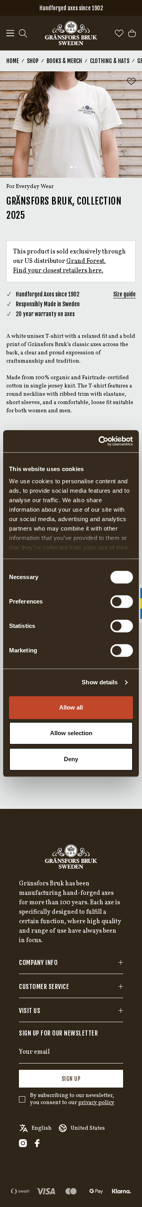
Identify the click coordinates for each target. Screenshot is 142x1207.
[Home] (71, 33)
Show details (100, 682)
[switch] (121, 601)
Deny (71, 759)
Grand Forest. (86, 261)
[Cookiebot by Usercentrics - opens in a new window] (100, 441)
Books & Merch (64, 61)
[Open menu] (10, 33)
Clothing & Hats (109, 61)
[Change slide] (71, 167)
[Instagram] (23, 1143)
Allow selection (71, 733)
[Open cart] (132, 33)
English (42, 1128)
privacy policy (96, 1102)
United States (88, 1128)
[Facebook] (37, 1143)
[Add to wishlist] (131, 81)
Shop (33, 61)
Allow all (71, 707)
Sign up (71, 1078)
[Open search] (23, 33)
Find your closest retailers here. (58, 270)
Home (12, 61)
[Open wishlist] (119, 33)
